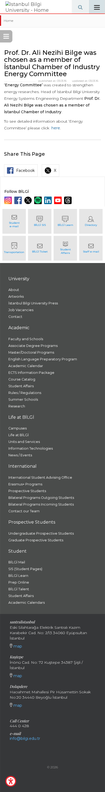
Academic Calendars (26, 603)
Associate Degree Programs (33, 346)
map (17, 646)
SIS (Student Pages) (25, 569)
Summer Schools (23, 399)
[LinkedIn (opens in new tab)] (48, 200)
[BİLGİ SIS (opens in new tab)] (39, 221)
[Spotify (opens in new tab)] (38, 200)
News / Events (20, 455)
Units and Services (24, 442)
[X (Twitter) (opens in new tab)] (28, 200)
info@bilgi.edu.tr (25, 738)
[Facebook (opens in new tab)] (18, 200)
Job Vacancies (20, 310)
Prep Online (18, 582)
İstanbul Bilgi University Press (33, 303)
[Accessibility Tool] (10, 781)
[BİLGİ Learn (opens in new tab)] (65, 221)
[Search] (80, 6)
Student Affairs (21, 386)
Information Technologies (30, 448)
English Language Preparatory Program (42, 359)
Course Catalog (21, 379)
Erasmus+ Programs (25, 484)
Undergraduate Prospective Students (41, 533)
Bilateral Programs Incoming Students (41, 504)
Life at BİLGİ (18, 435)
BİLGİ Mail (16, 562)
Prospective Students (27, 491)
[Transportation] (14, 248)
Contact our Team (24, 511)
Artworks (16, 296)
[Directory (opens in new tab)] (91, 221)
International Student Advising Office (40, 477)
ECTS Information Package (31, 373)
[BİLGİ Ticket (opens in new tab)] (39, 248)
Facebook (25, 170)
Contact (15, 317)
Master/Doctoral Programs (31, 352)
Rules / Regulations (24, 393)
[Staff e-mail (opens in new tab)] (91, 248)
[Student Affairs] (65, 248)
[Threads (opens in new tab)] (68, 200)
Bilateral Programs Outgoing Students (41, 498)
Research (16, 406)
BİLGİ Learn (18, 576)
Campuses (17, 428)
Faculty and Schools (25, 339)
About (13, 290)
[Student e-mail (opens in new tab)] (14, 221)
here (55, 128)
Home (8, 21)
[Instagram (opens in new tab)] (8, 200)
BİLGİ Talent (18, 589)
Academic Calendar (25, 366)
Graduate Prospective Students (35, 540)
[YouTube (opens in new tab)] (58, 200)
